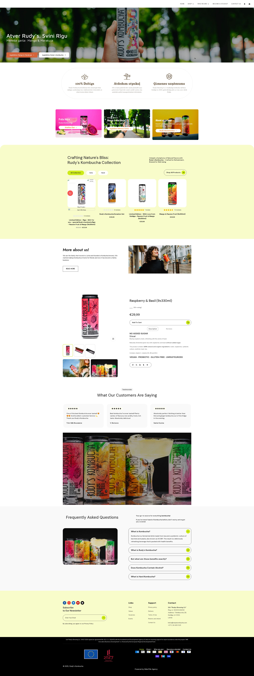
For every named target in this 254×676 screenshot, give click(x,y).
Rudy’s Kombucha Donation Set (112, 214)
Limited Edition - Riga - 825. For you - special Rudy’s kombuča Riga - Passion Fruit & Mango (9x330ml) (81, 222)
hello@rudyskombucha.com (177, 623)
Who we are (158, 649)
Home (182, 4)
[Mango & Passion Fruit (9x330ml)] (172, 193)
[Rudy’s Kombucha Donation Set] (112, 193)
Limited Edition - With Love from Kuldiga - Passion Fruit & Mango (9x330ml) (142, 216)
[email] (69, 603)
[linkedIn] (140, 365)
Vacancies (131, 615)
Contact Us (236, 4)
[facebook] (133, 365)
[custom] (64, 603)
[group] (68, 350)
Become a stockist (220, 4)
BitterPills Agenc (150, 669)
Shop (130, 607)
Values (130, 611)
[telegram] (147, 365)
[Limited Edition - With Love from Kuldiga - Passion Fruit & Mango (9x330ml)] (142, 193)
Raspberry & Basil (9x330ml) (151, 301)
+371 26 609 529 (174, 625)
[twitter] (136, 365)
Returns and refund (154, 619)
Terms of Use (152, 615)
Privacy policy (152, 607)
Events (130, 619)
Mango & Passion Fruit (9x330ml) (172, 214)
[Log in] (244, 3)
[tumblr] (143, 365)
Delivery (150, 611)
